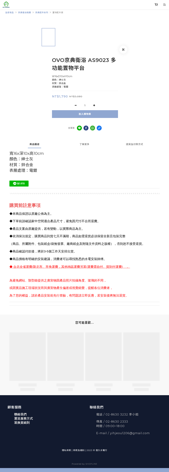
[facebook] (86, 128)
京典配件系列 (41, 12)
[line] (79, 128)
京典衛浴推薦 (24, 12)
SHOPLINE (91, 464)
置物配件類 (57, 12)
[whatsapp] (92, 128)
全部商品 (9, 12)
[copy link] (99, 128)
